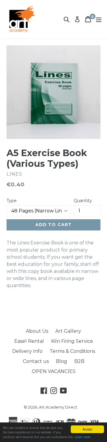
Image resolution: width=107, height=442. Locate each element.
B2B (79, 361)
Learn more (82, 437)
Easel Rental (29, 341)
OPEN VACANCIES (53, 371)
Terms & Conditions (72, 351)
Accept (87, 429)
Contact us (36, 361)
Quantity (83, 200)
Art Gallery (68, 331)
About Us (37, 331)
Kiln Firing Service (72, 341)
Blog (61, 361)
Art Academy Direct (58, 407)
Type (12, 200)
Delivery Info (27, 351)
